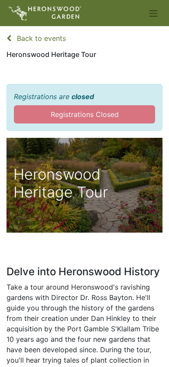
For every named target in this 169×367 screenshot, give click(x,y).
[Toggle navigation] (153, 13)
